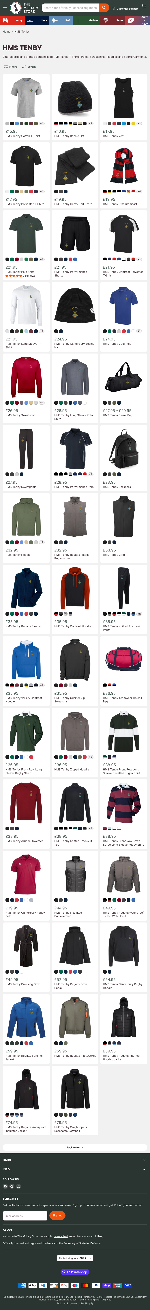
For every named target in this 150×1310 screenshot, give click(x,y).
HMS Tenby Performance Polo (74, 487)
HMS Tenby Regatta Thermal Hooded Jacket (121, 1057)
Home (6, 31)
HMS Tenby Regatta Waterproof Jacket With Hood (123, 914)
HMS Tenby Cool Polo (117, 343)
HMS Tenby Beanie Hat (69, 136)
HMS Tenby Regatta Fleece (23, 626)
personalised (60, 1236)
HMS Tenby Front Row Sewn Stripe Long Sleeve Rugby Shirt (123, 842)
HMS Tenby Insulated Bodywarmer (68, 914)
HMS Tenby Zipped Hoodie (71, 769)
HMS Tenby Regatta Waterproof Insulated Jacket (25, 1129)
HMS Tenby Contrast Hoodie (72, 626)
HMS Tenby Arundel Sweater (24, 841)
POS (59, 1303)
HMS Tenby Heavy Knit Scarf (73, 204)
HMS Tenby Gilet (114, 554)
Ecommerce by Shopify (80, 1303)
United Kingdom (73, 1258)
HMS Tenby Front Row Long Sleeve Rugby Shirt (23, 771)
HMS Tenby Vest (113, 136)
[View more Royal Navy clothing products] (37, 20)
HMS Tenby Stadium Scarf (120, 204)
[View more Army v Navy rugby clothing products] (137, 20)
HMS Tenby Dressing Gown (23, 984)
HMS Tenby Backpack (117, 487)
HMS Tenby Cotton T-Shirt (22, 136)
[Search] (104, 7)
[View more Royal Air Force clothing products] (61, 20)
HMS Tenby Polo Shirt (19, 272)
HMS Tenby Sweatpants (20, 487)
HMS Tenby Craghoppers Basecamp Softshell (70, 1129)
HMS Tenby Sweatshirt (20, 415)
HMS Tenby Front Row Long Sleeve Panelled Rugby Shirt (121, 771)
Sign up (57, 1215)
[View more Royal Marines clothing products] (86, 20)
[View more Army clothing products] (12, 20)
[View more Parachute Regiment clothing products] (112, 20)
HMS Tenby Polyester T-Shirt (24, 204)
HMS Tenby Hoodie (18, 554)
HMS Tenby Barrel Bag (117, 415)
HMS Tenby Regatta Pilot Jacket (75, 1055)
